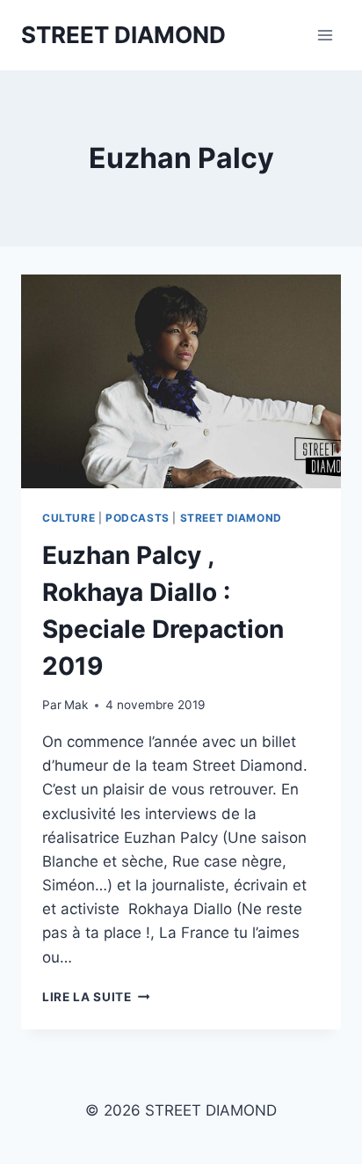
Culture (68, 517)
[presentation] (181, 381)
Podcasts (137, 517)
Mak (76, 705)
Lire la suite (95, 997)
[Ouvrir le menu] (324, 34)
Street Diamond (231, 517)
